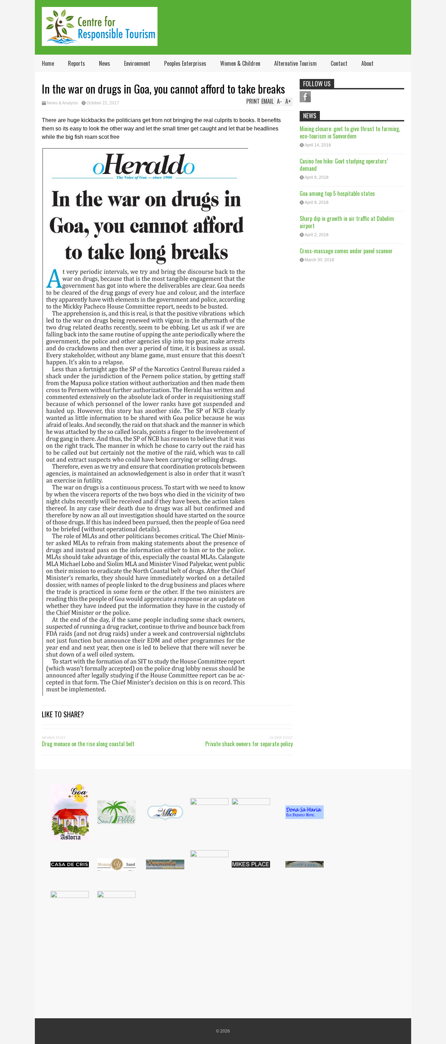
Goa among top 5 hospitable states (337, 193)
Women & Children (240, 63)
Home (48, 63)
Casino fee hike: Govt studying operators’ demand (344, 165)
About (367, 63)
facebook (305, 96)
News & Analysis (62, 103)
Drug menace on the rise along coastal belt (88, 744)
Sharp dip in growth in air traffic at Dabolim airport (347, 222)
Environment (137, 63)
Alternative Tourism (295, 63)
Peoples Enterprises (185, 63)
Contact (339, 63)
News (104, 63)
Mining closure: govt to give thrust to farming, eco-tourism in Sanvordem (350, 132)
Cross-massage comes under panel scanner (346, 251)
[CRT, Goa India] (99, 41)
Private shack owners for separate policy (249, 744)
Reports (76, 63)
